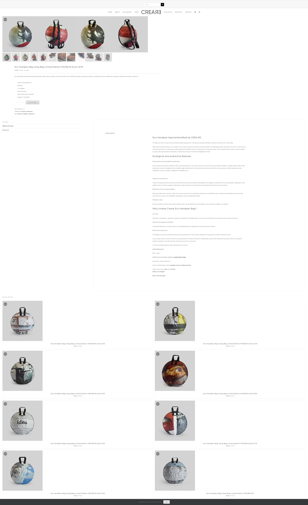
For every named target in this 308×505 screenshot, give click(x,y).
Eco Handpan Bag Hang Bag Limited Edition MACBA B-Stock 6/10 (78, 344)
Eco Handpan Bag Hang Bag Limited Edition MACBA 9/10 (230, 493)
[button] (195, 12)
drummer (20, 113)
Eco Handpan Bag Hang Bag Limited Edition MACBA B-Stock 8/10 (230, 394)
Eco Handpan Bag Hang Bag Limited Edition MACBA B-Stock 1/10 (230, 443)
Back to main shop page (159, 275)
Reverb (173, 269)
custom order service (180, 257)
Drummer (23, 111)
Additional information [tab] (8, 126)
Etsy (166, 269)
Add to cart (32, 102)
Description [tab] (5, 122)
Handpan (25, 113)
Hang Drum (29, 111)
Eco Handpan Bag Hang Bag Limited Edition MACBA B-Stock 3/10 (230, 344)
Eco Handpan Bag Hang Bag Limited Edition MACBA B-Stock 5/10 (78, 394)
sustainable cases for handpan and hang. (180, 265)
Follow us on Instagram (159, 271)
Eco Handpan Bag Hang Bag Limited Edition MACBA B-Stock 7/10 (78, 443)
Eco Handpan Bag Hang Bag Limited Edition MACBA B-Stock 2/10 (78, 493)
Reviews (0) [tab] (5, 130)
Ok (166, 502)
